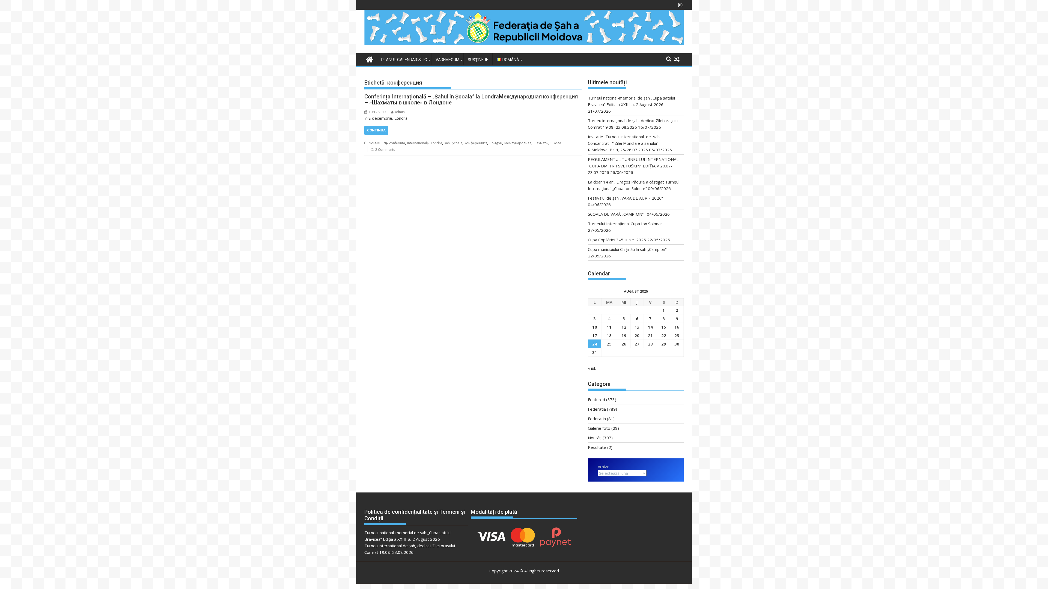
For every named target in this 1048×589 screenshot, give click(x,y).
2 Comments (385, 149)
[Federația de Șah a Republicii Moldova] (524, 43)
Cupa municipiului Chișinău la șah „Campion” (627, 249)
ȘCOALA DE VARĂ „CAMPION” (617, 214)
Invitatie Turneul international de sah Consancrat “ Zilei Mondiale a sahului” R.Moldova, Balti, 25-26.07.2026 (625, 143)
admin (400, 112)
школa (555, 143)
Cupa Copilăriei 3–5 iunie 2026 (617, 239)
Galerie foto (599, 428)
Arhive (603, 466)
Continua (376, 130)
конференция (476, 143)
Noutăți (374, 143)
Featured (596, 399)
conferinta (397, 143)
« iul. (592, 368)
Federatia (597, 409)
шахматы (541, 143)
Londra (436, 143)
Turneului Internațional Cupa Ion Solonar (625, 223)
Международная (517, 143)
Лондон (495, 143)
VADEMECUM (447, 59)
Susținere (478, 59)
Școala (457, 143)
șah (447, 143)
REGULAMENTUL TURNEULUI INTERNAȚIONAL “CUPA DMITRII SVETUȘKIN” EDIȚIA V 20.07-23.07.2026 (633, 166)
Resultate (597, 447)
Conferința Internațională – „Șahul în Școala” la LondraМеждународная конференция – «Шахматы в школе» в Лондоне (471, 99)
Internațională (418, 143)
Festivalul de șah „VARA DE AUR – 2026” (625, 198)
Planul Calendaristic (404, 59)
